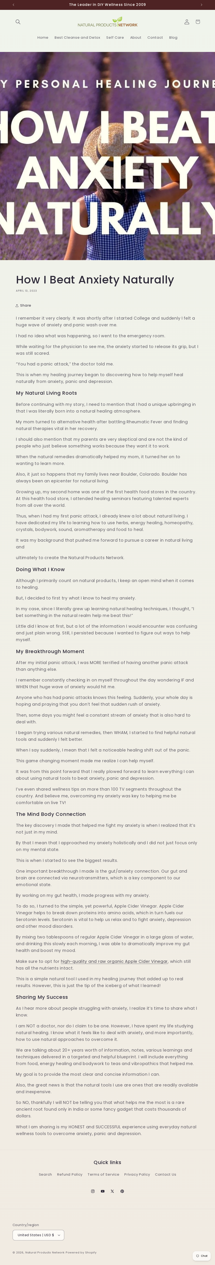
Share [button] (25, 305)
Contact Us (165, 1174)
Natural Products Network (45, 1252)
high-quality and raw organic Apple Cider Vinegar (114, 961)
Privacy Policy (137, 1174)
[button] (18, 21)
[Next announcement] (201, 5)
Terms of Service (103, 1174)
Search (45, 1174)
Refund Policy (70, 1174)
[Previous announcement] (13, 5)
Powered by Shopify (81, 1252)
